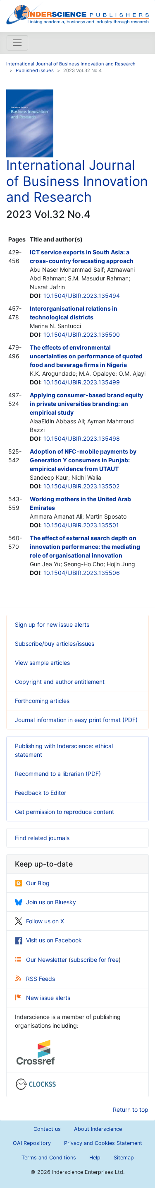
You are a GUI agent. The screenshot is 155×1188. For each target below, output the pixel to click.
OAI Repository (32, 1143)
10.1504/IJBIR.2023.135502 (81, 486)
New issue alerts (48, 997)
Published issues (35, 70)
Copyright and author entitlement (60, 681)
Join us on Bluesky (51, 901)
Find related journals (42, 837)
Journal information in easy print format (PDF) (76, 719)
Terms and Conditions (48, 1157)
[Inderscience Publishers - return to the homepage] (77, 12)
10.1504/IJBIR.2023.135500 (81, 334)
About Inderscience (98, 1129)
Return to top (130, 1109)
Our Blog (38, 882)
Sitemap (124, 1157)
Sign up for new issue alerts (52, 624)
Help (94, 1157)
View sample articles (42, 662)
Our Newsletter (47, 959)
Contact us (47, 1129)
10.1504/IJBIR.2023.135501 (81, 525)
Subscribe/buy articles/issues (54, 643)
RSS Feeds (40, 978)
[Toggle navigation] (17, 42)
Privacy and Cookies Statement (103, 1143)
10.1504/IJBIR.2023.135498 (81, 438)
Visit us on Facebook (54, 940)
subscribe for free (95, 959)
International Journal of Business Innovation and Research (71, 64)
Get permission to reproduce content (64, 811)
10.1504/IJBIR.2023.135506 (81, 572)
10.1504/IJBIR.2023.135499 (81, 382)
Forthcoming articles (42, 700)
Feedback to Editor (40, 792)
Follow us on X (45, 921)
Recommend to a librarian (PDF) (58, 773)
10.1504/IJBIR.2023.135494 (81, 295)
